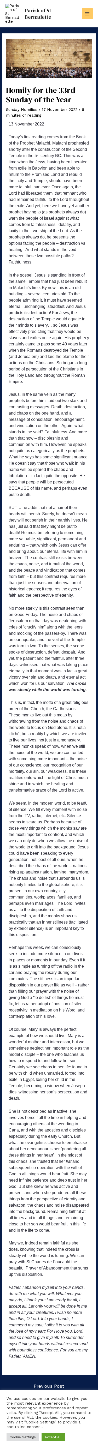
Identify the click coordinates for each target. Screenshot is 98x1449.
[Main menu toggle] (87, 13)
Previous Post (49, 1386)
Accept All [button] (53, 1437)
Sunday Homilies (21, 109)
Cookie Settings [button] (23, 1437)
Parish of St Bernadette (38, 14)
